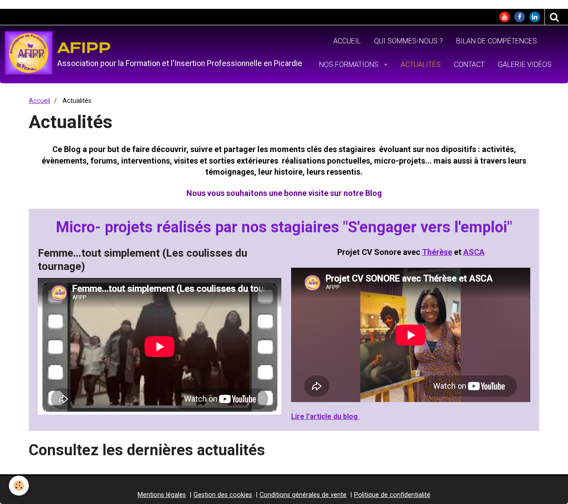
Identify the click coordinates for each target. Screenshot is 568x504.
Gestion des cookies (222, 495)
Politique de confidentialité (392, 495)
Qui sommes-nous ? (408, 41)
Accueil (347, 41)
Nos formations (349, 64)
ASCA (474, 252)
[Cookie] (19, 486)
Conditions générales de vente (303, 495)
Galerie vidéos (525, 64)
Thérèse (437, 252)
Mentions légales (162, 495)
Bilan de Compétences (496, 41)
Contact (469, 64)
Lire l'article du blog (325, 416)
